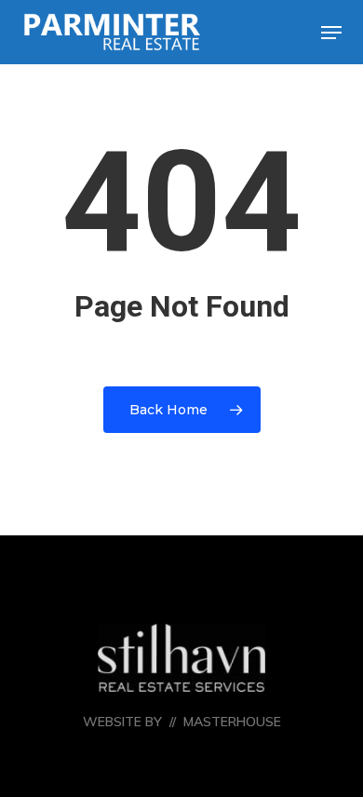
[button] (331, 32)
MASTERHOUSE (232, 721)
